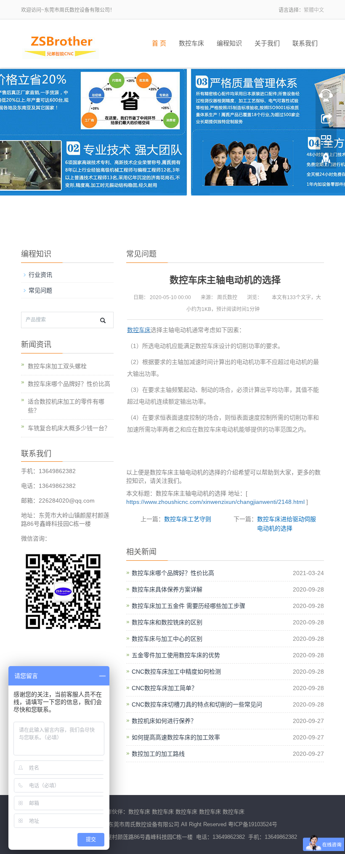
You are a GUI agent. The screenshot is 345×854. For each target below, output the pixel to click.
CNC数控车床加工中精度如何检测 (176, 671)
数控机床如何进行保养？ (164, 720)
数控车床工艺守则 (187, 519)
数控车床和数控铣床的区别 (167, 622)
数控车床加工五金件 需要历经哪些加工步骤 (188, 605)
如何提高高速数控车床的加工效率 (176, 737)
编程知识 (229, 43)
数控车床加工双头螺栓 (57, 366)
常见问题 (40, 290)
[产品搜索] (103, 320)
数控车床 (191, 43)
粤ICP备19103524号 (252, 824)
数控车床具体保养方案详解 (167, 589)
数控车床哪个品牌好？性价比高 (173, 573)
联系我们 (305, 43)
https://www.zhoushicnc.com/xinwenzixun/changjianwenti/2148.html (215, 501)
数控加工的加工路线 (158, 753)
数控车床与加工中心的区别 (167, 638)
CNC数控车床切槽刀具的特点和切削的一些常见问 (197, 704)
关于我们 (267, 43)
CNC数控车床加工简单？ (164, 688)
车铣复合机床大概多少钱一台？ (69, 428)
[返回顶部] (326, 161)
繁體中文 (314, 10)
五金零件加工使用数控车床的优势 (176, 655)
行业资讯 (40, 274)
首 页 (159, 43)
